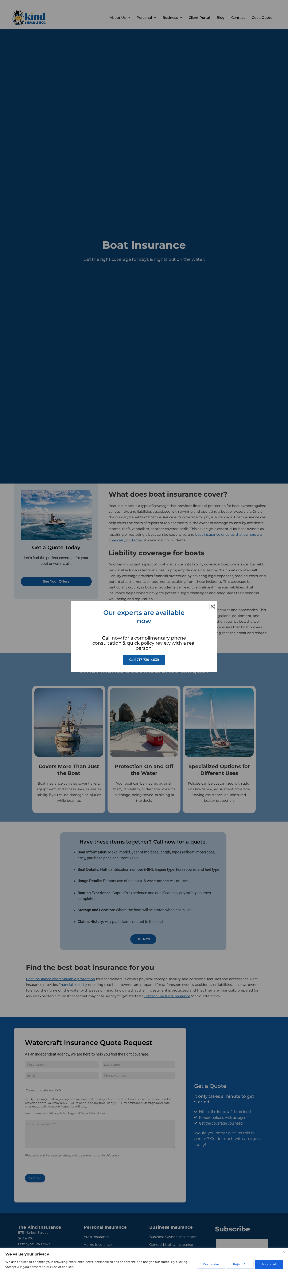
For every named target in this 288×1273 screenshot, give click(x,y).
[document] (144, 636)
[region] (144, 1260)
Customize (211, 1264)
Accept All (269, 1264)
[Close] (283, 1251)
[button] (212, 606)
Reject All (240, 1264)
